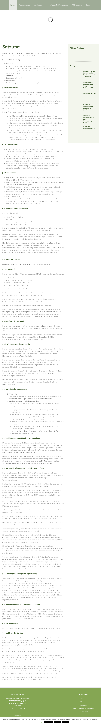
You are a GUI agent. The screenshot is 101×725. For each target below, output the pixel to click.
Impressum (18, 715)
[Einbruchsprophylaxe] (76, 96)
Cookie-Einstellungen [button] (37, 722)
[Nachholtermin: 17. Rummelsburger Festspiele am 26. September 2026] (76, 85)
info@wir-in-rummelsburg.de (17, 709)
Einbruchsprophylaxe (89, 93)
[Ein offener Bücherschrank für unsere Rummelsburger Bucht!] (76, 118)
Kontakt (83, 698)
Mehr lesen (65, 722)
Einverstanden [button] (48, 722)
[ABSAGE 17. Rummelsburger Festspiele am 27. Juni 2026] (76, 107)
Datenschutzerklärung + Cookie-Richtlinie (83, 708)
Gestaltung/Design (83, 711)
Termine (83, 702)
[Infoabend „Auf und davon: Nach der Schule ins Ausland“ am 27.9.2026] (76, 74)
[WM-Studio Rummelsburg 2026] (76, 130)
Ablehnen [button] (57, 722)
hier (14, 56)
